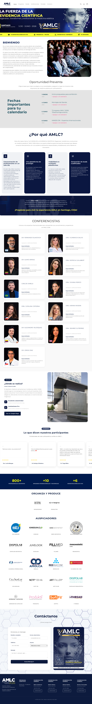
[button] (80, 4)
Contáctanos (38, 690)
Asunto (32, 642)
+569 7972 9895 (66, 688)
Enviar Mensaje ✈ (29, 661)
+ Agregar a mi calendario (59, 96)
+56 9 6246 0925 (80, 688)
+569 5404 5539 (51, 688)
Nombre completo (16, 635)
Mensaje (13, 650)
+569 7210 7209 (37, 688)
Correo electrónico (35, 635)
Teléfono (13, 642)
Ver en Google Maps (12, 413)
